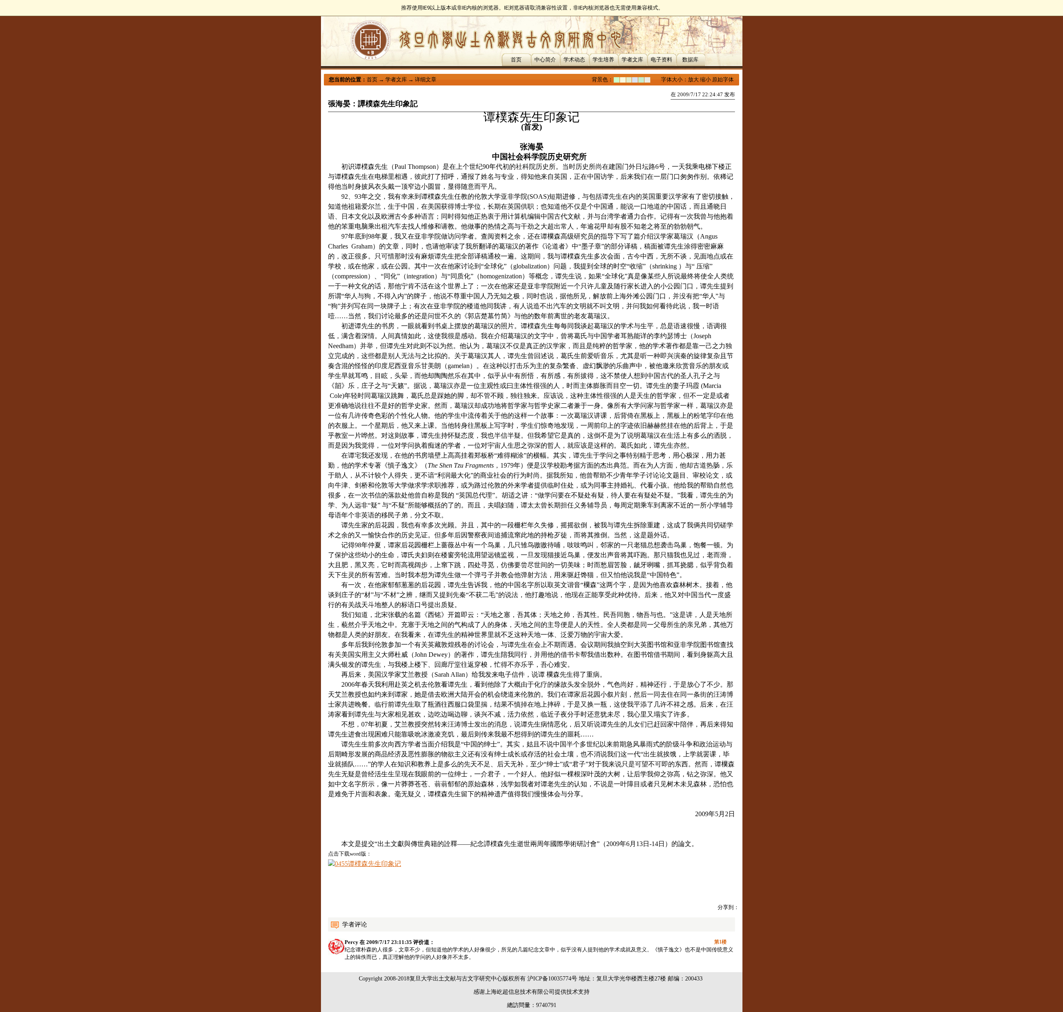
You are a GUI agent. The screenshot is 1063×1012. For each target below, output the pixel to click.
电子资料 (661, 59)
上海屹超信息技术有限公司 (520, 992)
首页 (516, 59)
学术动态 (574, 59)
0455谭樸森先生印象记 (368, 863)
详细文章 (425, 79)
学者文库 (632, 59)
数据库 (690, 59)
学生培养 (603, 59)
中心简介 (545, 59)
